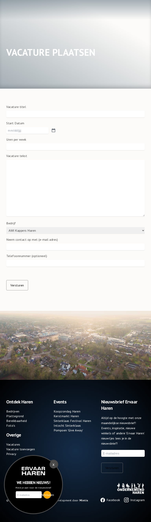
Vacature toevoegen (20, 449)
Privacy (11, 454)
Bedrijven (12, 411)
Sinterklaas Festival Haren (72, 421)
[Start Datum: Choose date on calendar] (53, 130)
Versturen (17, 285)
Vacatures (13, 444)
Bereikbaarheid (16, 421)
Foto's (10, 425)
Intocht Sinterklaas (67, 425)
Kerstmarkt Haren (66, 416)
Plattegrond (15, 416)
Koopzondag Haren (67, 411)
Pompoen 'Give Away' (68, 430)
